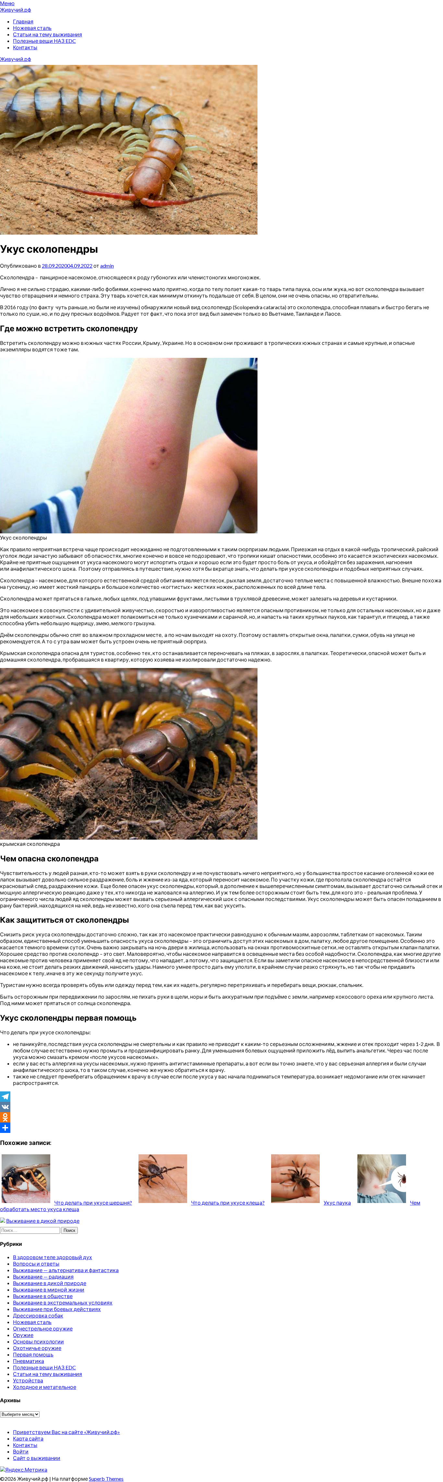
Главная (23, 21)
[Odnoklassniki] (221, 1117)
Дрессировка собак (38, 1315)
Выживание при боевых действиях (57, 1309)
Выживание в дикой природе (42, 1221)
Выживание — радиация (43, 1276)
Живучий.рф (15, 9)
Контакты (25, 47)
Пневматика (28, 1361)
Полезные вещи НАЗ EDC (44, 41)
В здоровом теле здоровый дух (52, 1257)
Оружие (23, 1335)
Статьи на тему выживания (47, 34)
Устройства (28, 1380)
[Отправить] (221, 1128)
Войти (21, 1451)
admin (107, 265)
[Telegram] (221, 1096)
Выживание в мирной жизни (48, 1289)
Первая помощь (33, 1354)
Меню (7, 3)
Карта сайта (28, 1438)
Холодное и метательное (44, 1387)
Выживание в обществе (43, 1296)
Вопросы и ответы (36, 1263)
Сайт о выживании (36, 1458)
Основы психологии (38, 1341)
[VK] (221, 1107)
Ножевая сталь (32, 28)
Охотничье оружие (37, 1348)
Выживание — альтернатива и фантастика (66, 1270)
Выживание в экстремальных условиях (63, 1302)
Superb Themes (106, 1479)
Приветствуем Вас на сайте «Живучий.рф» (66, 1432)
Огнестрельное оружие (43, 1328)
